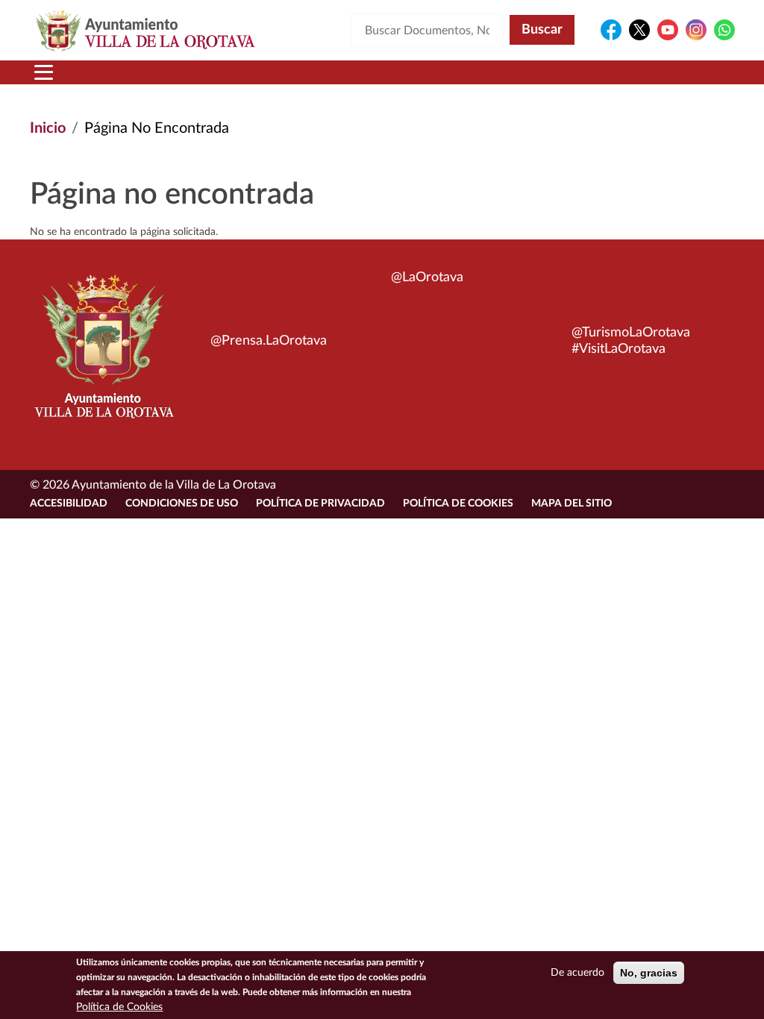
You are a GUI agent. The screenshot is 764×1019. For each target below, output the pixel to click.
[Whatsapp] (724, 29)
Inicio (48, 128)
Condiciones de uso (181, 503)
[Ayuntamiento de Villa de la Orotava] (103, 355)
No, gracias (648, 973)
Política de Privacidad (320, 503)
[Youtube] (667, 29)
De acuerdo (577, 973)
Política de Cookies (458, 503)
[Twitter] (639, 29)
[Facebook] (611, 29)
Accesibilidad (68, 503)
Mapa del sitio (571, 503)
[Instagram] (696, 29)
